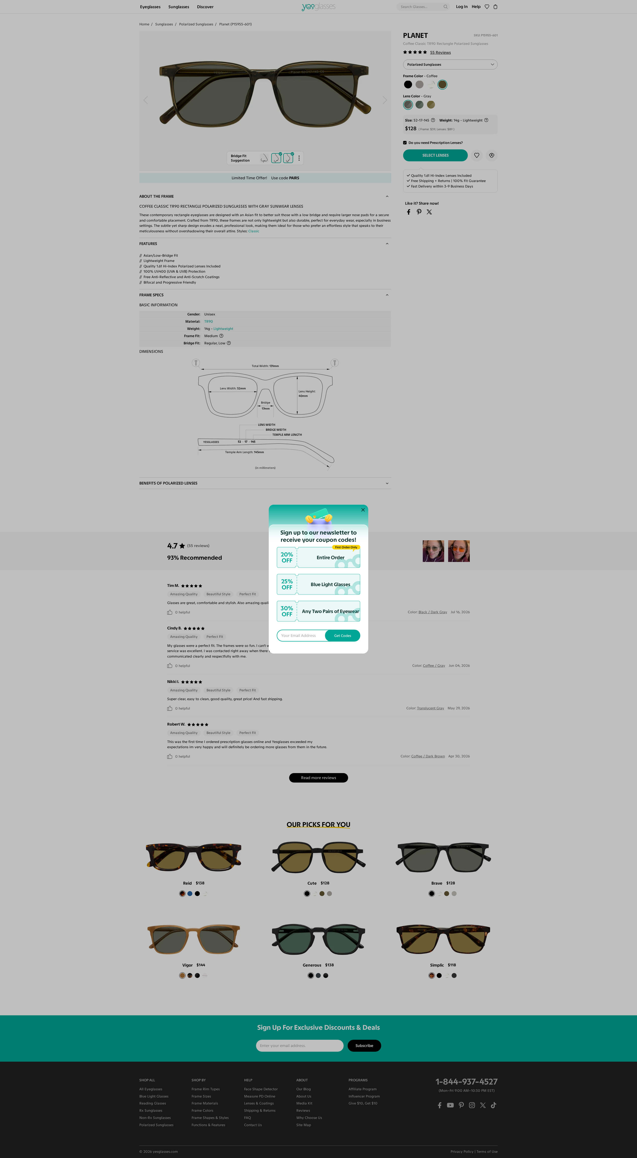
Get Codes (342, 635)
